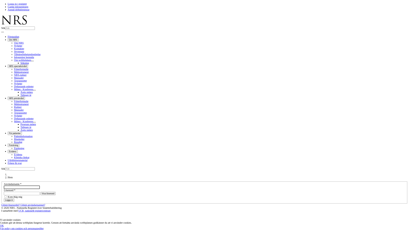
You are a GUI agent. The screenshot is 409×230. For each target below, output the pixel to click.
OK (2, 225)
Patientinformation (23, 136)
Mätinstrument (21, 72)
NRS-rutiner (20, 75)
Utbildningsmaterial (17, 160)
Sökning (24, 63)
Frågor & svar (15, 163)
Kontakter (19, 48)
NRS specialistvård (18, 66)
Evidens (12, 151)
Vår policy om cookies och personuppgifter (22, 228)
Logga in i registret (17, 4)
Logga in (9, 200)
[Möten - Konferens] (34, 90)
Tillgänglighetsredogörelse (27, 54)
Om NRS (13, 40)
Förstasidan (13, 36)
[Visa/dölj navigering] (2, 32)
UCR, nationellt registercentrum (34, 210)
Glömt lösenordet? (10, 205)
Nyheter (18, 45)
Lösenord (9, 190)
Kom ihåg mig (15, 196)
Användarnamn (12, 184)
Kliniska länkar (21, 157)
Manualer (19, 78)
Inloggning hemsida (24, 57)
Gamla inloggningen (18, 6)
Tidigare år (25, 95)
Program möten (28, 124)
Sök (3, 28)
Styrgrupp (19, 51)
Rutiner (18, 107)
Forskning (13, 145)
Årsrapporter (20, 80)
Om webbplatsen (22, 60)
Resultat (18, 142)
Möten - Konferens (23, 89)
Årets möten (26, 92)
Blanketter (19, 139)
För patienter (15, 133)
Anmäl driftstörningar (18, 9)
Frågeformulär (21, 69)
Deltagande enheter (24, 86)
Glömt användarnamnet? (32, 205)
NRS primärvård (16, 98)
